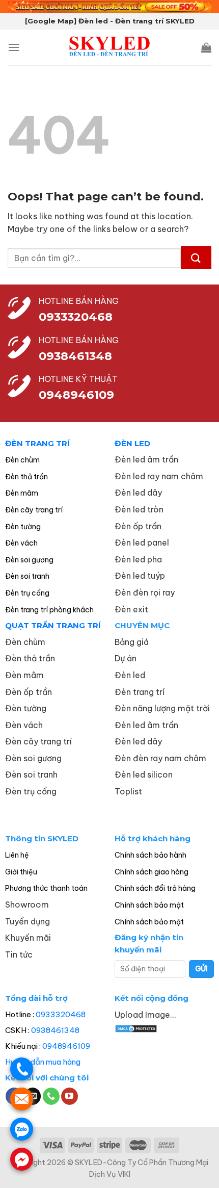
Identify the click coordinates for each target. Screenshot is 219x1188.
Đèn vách (21, 543)
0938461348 (55, 1030)
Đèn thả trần (26, 476)
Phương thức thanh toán (46, 888)
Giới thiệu (21, 871)
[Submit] (196, 257)
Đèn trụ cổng (27, 593)
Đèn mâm (21, 493)
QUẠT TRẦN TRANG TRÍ (53, 625)
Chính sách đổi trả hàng (155, 888)
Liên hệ (17, 855)
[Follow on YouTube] (69, 1096)
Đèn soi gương (29, 559)
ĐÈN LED (132, 443)
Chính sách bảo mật (149, 905)
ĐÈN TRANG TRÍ (37, 443)
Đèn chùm (22, 459)
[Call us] (51, 1096)
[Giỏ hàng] (206, 47)
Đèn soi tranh (27, 576)
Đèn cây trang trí (34, 509)
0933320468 (76, 316)
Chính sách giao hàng (151, 871)
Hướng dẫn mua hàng (42, 1062)
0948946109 (66, 1046)
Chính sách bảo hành (150, 855)
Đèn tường (23, 526)
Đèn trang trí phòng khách (49, 609)
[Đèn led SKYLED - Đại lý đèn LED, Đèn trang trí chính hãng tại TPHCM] (109, 47)
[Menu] (14, 47)
